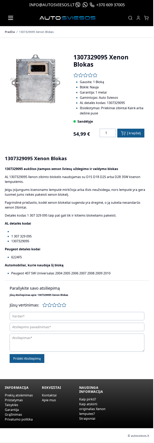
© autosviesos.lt (138, 436)
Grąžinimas (13, 414)
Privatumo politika (19, 419)
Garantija (12, 409)
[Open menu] (10, 18)
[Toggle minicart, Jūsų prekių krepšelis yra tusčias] (146, 17)
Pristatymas (14, 400)
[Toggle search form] (130, 17)
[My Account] (138, 17)
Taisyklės (11, 405)
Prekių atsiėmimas (19, 395)
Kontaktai (49, 395)
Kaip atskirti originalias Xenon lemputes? (92, 409)
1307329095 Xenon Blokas (36, 32)
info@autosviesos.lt (52, 4)
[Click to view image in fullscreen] (35, 79)
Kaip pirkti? (87, 399)
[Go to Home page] (67, 18)
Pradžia (10, 32)
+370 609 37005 (110, 4)
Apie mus (49, 400)
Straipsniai (87, 418)
